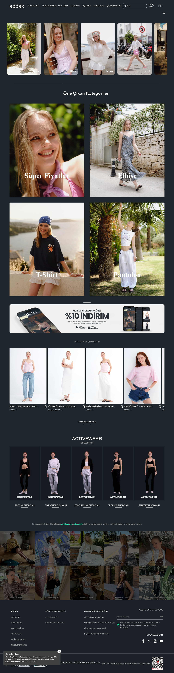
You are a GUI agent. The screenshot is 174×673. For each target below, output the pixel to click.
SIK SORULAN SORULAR (54, 623)
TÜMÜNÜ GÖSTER (87, 422)
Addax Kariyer (17, 628)
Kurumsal (15, 617)
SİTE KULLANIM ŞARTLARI (94, 617)
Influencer (16, 634)
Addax (15, 657)
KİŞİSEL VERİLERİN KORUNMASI (96, 634)
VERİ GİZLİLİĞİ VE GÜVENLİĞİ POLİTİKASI (99, 623)
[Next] (163, 49)
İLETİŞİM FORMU (51, 617)
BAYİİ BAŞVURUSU (18, 639)
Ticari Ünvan (16, 623)
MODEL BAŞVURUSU (19, 645)
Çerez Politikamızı (12, 662)
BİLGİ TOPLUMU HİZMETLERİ (95, 628)
